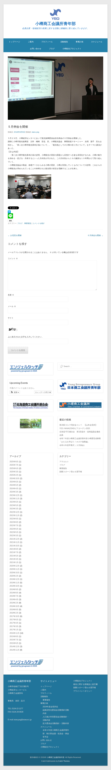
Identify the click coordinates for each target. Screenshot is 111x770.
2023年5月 (14, 505)
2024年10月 (14, 478)
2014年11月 (14, 650)
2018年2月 (14, 613)
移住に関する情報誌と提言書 (85, 684)
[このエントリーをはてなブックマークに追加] (55, 211)
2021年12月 (14, 539)
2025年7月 (14, 465)
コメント (13, 258)
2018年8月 (14, 609)
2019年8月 (14, 593)
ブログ (52, 49)
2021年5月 (14, 556)
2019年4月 (14, 599)
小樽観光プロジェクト (71, 49)
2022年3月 (14, 535)
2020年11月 (14, 569)
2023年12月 (14, 495)
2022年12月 (14, 512)
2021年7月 (14, 552)
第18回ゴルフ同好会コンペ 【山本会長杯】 (78, 425)
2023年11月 (14, 498)
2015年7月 (14, 640)
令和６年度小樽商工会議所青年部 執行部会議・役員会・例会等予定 (56, 733)
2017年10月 (14, 616)
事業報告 (27, 223)
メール (12, 306)
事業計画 (79, 42)
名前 (11, 295)
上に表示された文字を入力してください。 (26, 337)
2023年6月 (14, 502)
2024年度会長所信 (50, 707)
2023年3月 (14, 509)
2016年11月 (14, 633)
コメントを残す (39, 223)
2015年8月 (14, 636)
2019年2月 (14, 603)
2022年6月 (14, 529)
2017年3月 (14, 626)
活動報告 (64, 42)
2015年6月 (14, 643)
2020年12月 (14, 566)
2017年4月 (14, 623)
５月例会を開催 (18, 126)
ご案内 (31, 42)
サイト (10, 318)
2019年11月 (14, 583)
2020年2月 (14, 576)
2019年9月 (14, 589)
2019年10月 (14, 586)
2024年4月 (14, 488)
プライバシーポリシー (82, 691)
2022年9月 (14, 519)
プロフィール (47, 42)
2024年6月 (14, 482)
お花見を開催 (15, 235)
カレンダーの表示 (42, 392)
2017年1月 (14, 630)
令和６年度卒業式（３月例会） (72, 445)
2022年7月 (14, 525)
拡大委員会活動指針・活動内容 (56, 723)
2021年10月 (14, 546)
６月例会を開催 (95, 235)
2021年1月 (14, 562)
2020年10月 (14, 572)
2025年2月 (14, 475)
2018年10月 (14, 606)
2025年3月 (14, 472)
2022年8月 (14, 522)
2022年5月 (14, 532)
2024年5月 (14, 485)
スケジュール (96, 42)
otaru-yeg (35, 132)
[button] (15, 392)
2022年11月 (14, 515)
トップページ (14, 42)
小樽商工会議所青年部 (55, 23)
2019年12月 (14, 579)
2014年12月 (14, 646)
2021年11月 (14, 542)
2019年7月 (14, 596)
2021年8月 (14, 549)
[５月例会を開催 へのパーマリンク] (55, 88)
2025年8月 (14, 462)
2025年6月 (14, 468)
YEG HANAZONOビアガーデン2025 (74, 428)
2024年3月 (14, 492)
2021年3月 (14, 559)
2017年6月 (14, 620)
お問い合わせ (35, 49)
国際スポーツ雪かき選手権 (70, 472)
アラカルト (64, 462)
